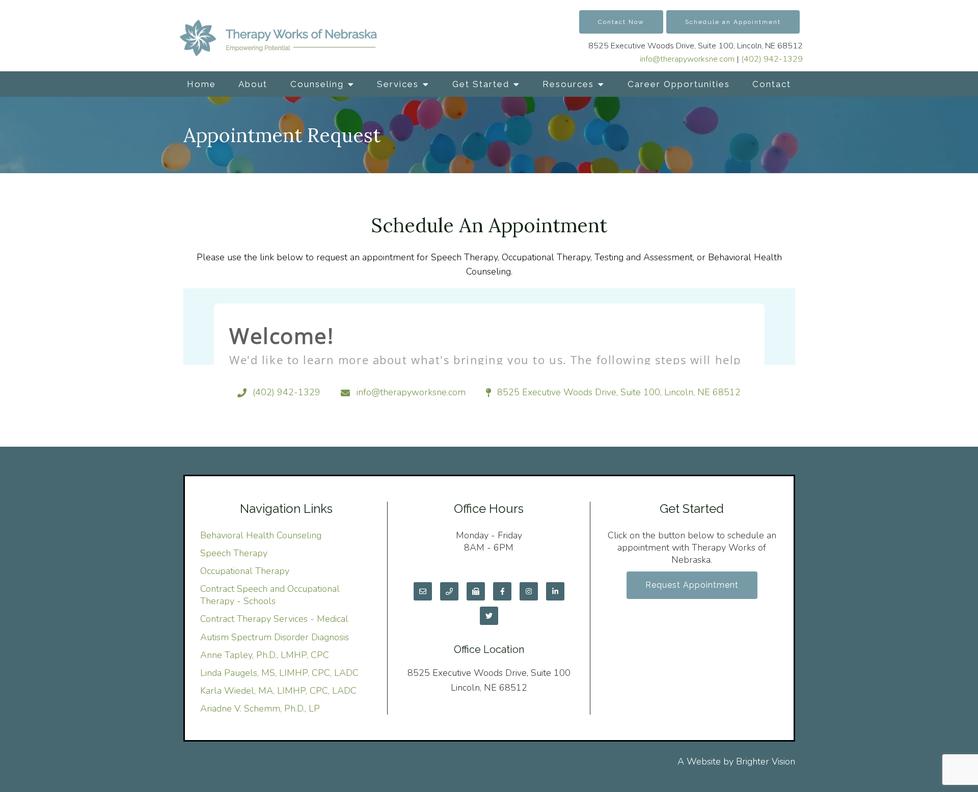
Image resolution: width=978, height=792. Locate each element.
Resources (568, 84)
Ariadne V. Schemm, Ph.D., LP (260, 708)
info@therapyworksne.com (687, 59)
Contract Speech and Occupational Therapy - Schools (270, 595)
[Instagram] (529, 591)
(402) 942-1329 (772, 59)
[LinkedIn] (555, 591)
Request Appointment (692, 585)
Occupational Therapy (244, 571)
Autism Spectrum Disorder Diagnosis (274, 637)
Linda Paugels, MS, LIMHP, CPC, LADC (279, 673)
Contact (771, 84)
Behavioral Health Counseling (260, 535)
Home (201, 84)
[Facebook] (502, 591)
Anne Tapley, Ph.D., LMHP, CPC (264, 655)
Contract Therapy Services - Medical (274, 619)
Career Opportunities (679, 84)
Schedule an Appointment (733, 21)
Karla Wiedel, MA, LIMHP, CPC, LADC (278, 691)
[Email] (423, 591)
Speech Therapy (233, 553)
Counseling (317, 84)
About (252, 84)
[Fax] (476, 591)
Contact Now (621, 21)
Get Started (480, 84)
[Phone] (449, 591)
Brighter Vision (765, 761)
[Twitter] (489, 616)
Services (398, 84)
